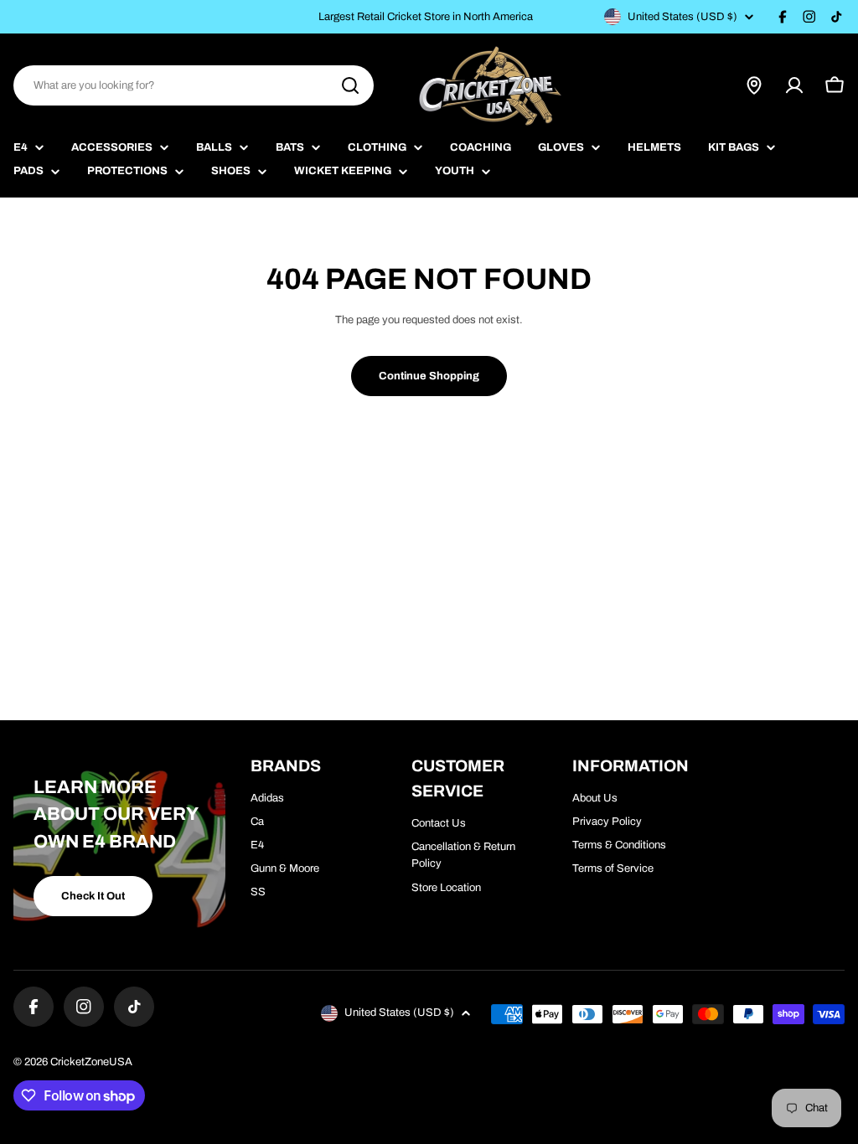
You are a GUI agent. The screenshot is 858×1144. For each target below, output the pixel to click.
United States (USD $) (682, 17)
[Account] (794, 85)
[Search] (350, 85)
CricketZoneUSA (91, 1062)
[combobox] (193, 85)
